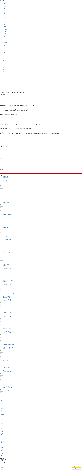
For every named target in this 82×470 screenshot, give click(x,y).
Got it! (76, 467)
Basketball (5, 11)
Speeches (5, 26)
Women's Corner (3, 426)
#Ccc (4, 146)
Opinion (3, 24)
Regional (5, 2)
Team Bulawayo (5, 38)
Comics (2, 420)
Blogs (4, 27)
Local (4, 9)
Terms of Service (22, 464)
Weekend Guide (3, 437)
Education (5, 4)
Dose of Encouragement (6, 19)
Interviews (5, 25)
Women (4, 49)
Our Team (2, 456)
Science (2, 443)
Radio (4, 36)
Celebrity (5, 33)
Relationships (5, 22)
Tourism (4, 50)
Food (1, 448)
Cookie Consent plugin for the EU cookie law (76, 468)
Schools (2, 409)
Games (4, 34)
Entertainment (2, 446)
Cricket (2, 407)
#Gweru (6, 146)
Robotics (5, 44)
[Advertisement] (41, 77)
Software (5, 43)
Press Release (5, 7)
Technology (4, 60)
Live (4, 8)
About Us (2, 455)
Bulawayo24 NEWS (2, 0)
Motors (4, 40)
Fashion (4, 20)
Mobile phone (5, 42)
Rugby (4, 12)
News (3, 1)
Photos (4, 23)
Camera (2, 439)
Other (4, 14)
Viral (4, 52)
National (5, 3)
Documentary (2, 450)
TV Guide (5, 35)
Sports (3, 57)
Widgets (2, 453)
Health (4, 5)
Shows (4, 37)
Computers (2, 441)
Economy (5, 16)
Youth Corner (5, 29)
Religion (4, 28)
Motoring (5, 48)
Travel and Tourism (3, 419)
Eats (1, 417)
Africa (3, 67)
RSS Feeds (2, 454)
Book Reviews (5, 31)
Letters (2, 424)
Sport (4, 47)
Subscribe (41, 173)
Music (4, 32)
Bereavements (5, 30)
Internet (4, 41)
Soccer (4, 10)
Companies (2, 413)
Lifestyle (3, 18)
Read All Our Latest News (4, 395)
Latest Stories (4, 61)
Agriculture (4, 70)
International (5, 6)
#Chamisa (3, 146)
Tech (3, 39)
